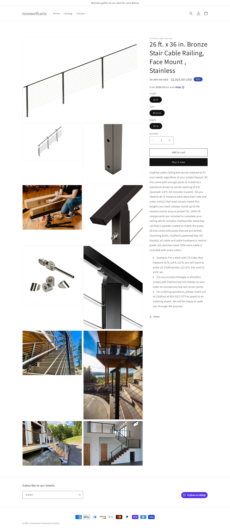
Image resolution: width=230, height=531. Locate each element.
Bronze (157, 112)
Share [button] (156, 316)
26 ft (155, 99)
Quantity (154, 133)
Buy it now (178, 162)
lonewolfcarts (35, 523)
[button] (191, 13)
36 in (156, 126)
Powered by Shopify (50, 523)
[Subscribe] (79, 495)
